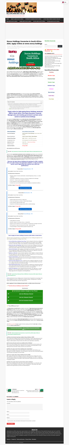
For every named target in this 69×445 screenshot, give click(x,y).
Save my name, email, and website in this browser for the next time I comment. (22, 420)
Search (46, 44)
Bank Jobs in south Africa (12, 21)
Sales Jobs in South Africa (35, 47)
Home (7, 19)
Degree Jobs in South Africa (25, 21)
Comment (8, 403)
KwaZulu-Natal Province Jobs (16, 47)
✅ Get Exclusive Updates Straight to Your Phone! (17, 108)
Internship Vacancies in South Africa (33, 19)
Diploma (33, 136)
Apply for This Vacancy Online (25, 231)
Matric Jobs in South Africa (39, 21)
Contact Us (13, 439)
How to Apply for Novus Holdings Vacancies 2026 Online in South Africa (20, 107)
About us (9, 439)
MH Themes (21, 442)
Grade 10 (23, 136)
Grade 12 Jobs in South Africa (17, 19)
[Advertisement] (34, 30)
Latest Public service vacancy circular (51, 19)
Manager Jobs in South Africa (26, 47)
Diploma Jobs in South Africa (53, 21)
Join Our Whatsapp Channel (26, 293)
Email (8, 414)
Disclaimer (34, 439)
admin (16, 46)
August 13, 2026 (10, 46)
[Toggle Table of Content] (41, 102)
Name (8, 411)
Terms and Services (21, 439)
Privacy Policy (28, 439)
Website (8, 417)
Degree (36, 136)
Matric (30, 136)
